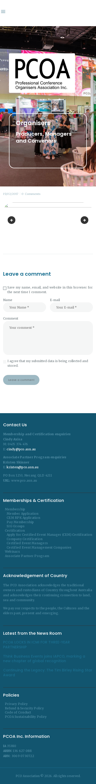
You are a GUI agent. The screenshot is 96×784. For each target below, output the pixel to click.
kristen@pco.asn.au (22, 467)
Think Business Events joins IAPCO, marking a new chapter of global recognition (44, 658)
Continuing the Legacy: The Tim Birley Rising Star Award (47, 672)
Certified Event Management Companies (39, 547)
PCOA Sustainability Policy (26, 717)
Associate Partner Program (27, 556)
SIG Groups (16, 526)
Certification (15, 530)
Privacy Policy (16, 704)
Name (7, 300)
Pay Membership (20, 522)
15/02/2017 (10, 194)
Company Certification (24, 539)
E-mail (55, 300)
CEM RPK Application (23, 518)
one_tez (86, 220)
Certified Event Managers (27, 543)
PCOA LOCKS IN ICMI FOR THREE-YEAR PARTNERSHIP (36, 644)
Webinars (12, 551)
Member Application (23, 513)
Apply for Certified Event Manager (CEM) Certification (49, 535)
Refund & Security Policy (24, 708)
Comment (10, 318)
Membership (15, 509)
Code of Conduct (18, 712)
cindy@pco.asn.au (21, 449)
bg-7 (12, 220)
